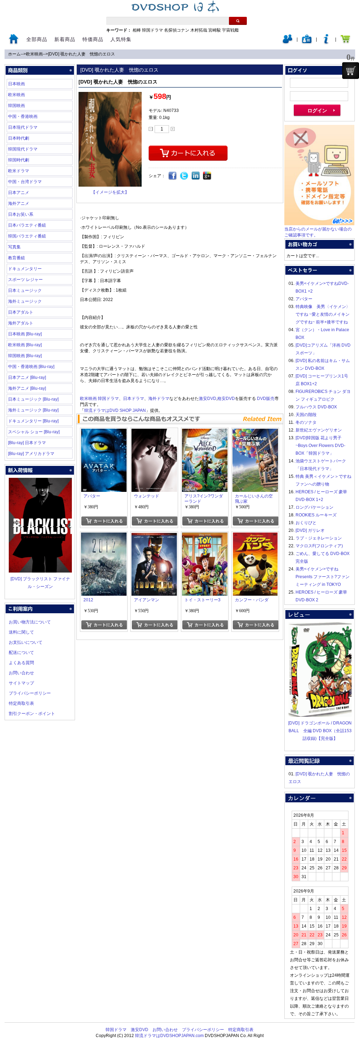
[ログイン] (287, 43)
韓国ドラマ (152, 30)
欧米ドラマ (18, 170)
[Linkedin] (195, 176)
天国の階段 (306, 414)
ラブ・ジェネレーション (319, 538)
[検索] (238, 21)
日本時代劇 (18, 138)
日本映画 (16, 83)
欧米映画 (34, 54)
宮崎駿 (214, 30)
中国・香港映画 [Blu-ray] (31, 366)
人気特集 (120, 39)
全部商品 (36, 39)
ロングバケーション (314, 507)
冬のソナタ (306, 422)
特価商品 (92, 39)
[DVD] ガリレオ (310, 530)
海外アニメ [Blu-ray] (27, 388)
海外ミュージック (25, 301)
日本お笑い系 (20, 214)
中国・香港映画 (23, 116)
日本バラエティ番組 (27, 225)
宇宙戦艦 (230, 30)
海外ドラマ (158, 398)
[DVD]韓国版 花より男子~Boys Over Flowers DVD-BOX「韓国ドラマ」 (320, 445)
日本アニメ (18, 192)
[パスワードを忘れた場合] (326, 43)
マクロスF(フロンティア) (319, 545)
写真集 (14, 247)
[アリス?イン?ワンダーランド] (205, 432)
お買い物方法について (30, 622)
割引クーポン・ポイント (32, 713)
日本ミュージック (25, 290)
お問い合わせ (21, 672)
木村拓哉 (198, 30)
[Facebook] (172, 176)
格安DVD (226, 398)
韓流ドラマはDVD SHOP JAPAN (115, 410)
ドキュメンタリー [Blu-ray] (33, 421)
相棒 (137, 30)
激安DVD (207, 398)
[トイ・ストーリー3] (205, 536)
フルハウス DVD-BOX (316, 407)
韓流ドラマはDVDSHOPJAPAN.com (169, 1035)
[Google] (207, 176)
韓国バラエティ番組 (27, 236)
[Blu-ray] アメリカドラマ (31, 453)
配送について (21, 652)
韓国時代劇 (18, 160)
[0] (350, 70)
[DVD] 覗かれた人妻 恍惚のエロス (81, 54)
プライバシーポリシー (30, 693)
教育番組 (16, 257)
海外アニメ (18, 203)
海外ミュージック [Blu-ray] (33, 410)
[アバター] (104, 432)
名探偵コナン (176, 30)
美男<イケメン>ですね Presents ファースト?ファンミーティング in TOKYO (323, 577)
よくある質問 (21, 662)
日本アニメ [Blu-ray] (27, 377)
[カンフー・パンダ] (255, 536)
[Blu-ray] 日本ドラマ (27, 442)
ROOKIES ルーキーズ (316, 515)
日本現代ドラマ (23, 127)
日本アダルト (20, 312)
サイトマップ (21, 683)
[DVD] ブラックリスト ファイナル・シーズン (40, 582)
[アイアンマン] (154, 536)
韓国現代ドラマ (23, 149)
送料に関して (21, 632)
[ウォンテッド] (154, 432)
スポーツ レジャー (25, 279)
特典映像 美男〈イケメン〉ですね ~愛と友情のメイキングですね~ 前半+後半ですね (323, 314)
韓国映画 (16, 105)
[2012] (104, 536)
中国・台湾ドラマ (25, 181)
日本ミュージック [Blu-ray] (33, 399)
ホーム (14, 54)
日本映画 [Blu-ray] (25, 334)
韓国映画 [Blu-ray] (25, 355)
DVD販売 (266, 398)
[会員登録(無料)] (307, 43)
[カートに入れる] (104, 521)
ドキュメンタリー (25, 268)
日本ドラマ (133, 398)
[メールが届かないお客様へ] (319, 223)
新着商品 (64, 39)
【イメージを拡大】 (110, 192)
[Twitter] (184, 176)
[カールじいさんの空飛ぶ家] (255, 432)
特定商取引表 (21, 703)
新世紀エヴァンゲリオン (319, 430)
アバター (304, 298)
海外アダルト (20, 323)
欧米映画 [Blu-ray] (25, 344)
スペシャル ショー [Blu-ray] (34, 431)
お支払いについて (25, 642)
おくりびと (306, 522)
